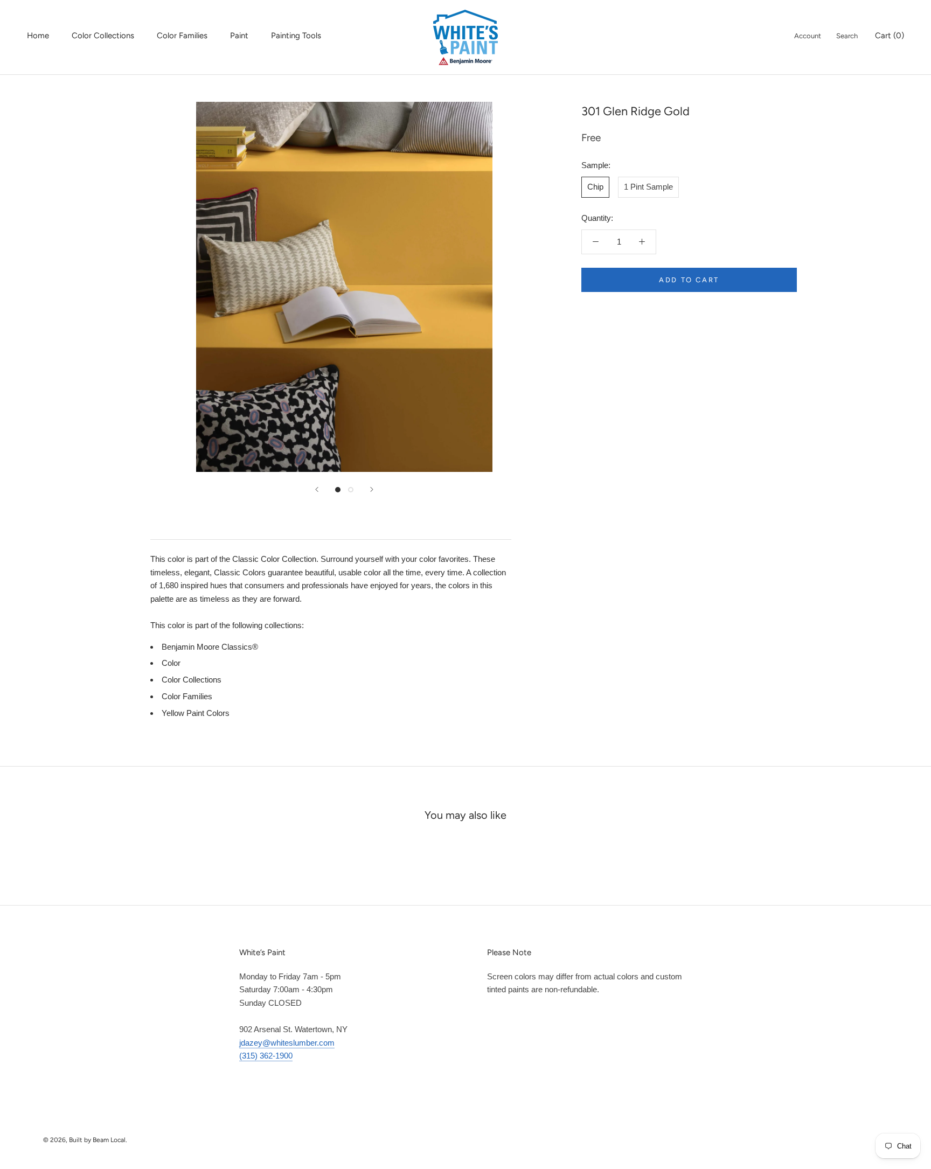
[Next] (371, 489)
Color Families (182, 35)
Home (38, 35)
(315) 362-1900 (266, 1055)
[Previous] (316, 489)
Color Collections (103, 35)
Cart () (889, 35)
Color (171, 662)
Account (807, 36)
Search (847, 36)
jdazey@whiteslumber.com (287, 1042)
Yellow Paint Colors (196, 713)
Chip (595, 186)
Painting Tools (296, 35)
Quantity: (597, 217)
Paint (239, 35)
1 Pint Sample (648, 186)
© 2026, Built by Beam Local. (85, 1140)
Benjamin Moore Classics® (210, 646)
